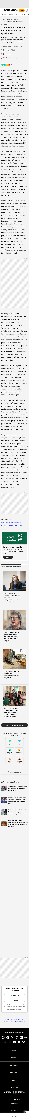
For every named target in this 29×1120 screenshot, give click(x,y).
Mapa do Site (14, 1110)
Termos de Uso (14, 1103)
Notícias (4, 14)
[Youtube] (25, 1037)
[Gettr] (19, 1042)
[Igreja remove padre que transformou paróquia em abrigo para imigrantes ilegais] (14, 620)
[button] (14, 773)
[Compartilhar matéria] (8, 50)
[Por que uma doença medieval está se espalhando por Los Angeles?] (14, 659)
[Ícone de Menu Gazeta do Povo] (1, 10)
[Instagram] (16, 1037)
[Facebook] (7, 1037)
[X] (12, 1037)
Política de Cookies (14, 1107)
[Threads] (10, 1042)
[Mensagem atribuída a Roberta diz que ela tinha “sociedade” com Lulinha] (4, 788)
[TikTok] (5, 1042)
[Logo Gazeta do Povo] (10, 10)
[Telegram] (14, 1042)
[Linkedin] (21, 1037)
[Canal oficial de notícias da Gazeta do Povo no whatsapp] (3, 1037)
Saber (23, 14)
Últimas (11, 14)
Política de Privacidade (14, 1100)
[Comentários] (3, 50)
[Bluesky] (23, 1042)
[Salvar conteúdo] (13, 50)
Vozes (17, 14)
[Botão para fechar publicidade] (27, 1112)
